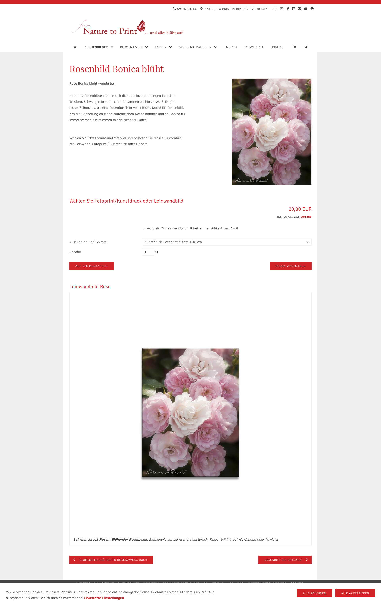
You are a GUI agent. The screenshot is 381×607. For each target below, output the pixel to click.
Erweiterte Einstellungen (104, 598)
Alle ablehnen (314, 593)
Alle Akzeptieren (355, 593)
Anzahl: (75, 252)
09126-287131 (186, 8)
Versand (306, 216)
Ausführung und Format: (88, 242)
